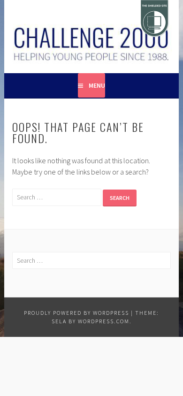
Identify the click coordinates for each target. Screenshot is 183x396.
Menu (97, 85)
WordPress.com (104, 321)
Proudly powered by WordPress (76, 312)
